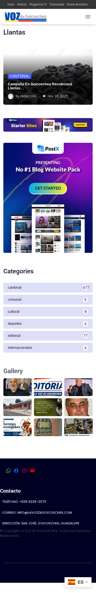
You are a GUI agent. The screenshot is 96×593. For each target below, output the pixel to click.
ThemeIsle (66, 572)
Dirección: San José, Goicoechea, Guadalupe (40, 523)
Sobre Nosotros (77, 4)
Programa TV (38, 4)
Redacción (28, 96)
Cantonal (19, 76)
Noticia (22, 4)
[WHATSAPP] (8, 470)
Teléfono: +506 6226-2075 (24, 501)
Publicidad (57, 4)
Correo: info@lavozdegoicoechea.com (37, 512)
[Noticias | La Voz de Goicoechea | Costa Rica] (26, 16)
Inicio (11, 4)
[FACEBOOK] (16, 470)
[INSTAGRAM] (24, 470)
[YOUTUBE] (32, 470)
